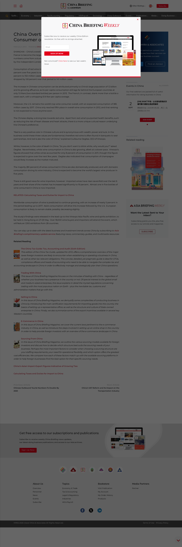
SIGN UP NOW (57, 54)
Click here (62, 61)
